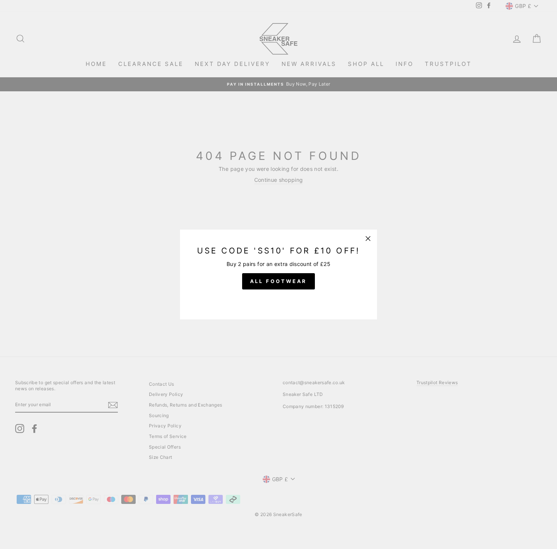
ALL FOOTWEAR (278, 281)
